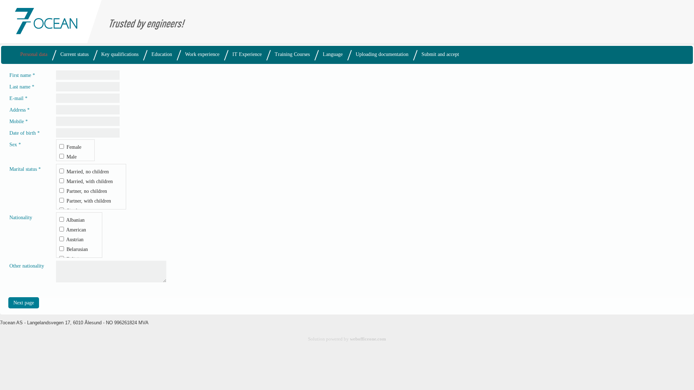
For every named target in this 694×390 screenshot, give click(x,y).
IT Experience (247, 54)
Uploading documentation (382, 54)
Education (161, 54)
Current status (74, 54)
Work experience (202, 54)
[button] (23, 302)
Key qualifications (119, 54)
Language (333, 54)
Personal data (33, 54)
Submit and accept (440, 54)
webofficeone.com (368, 339)
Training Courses (292, 54)
